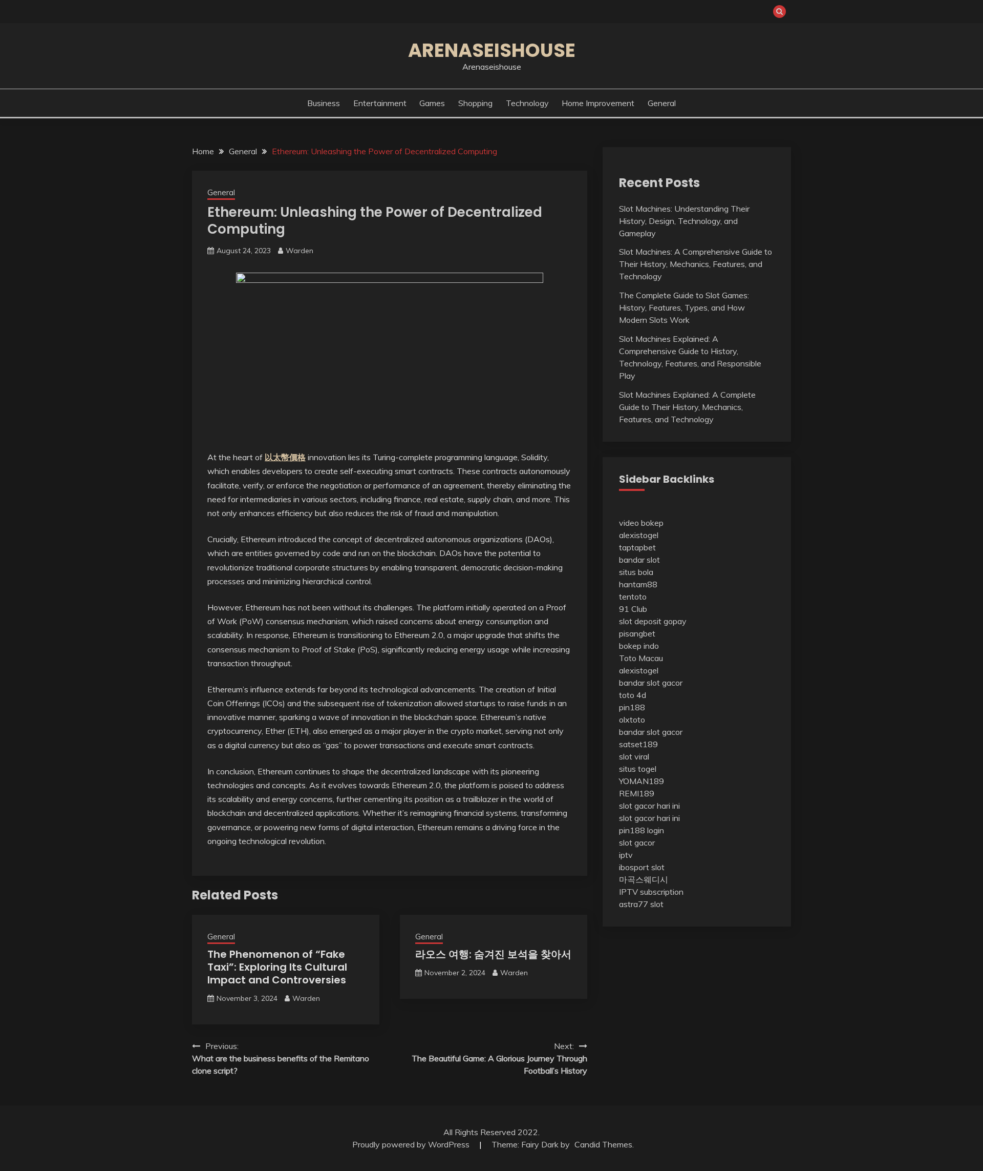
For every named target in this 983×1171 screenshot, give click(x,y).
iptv (626, 855)
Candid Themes (603, 1144)
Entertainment (380, 103)
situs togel (637, 769)
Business (323, 103)
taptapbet (637, 547)
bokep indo (639, 646)
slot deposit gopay (653, 621)
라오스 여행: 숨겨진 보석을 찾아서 (493, 954)
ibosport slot (642, 867)
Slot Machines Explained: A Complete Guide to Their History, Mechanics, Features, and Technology (687, 406)
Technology (527, 103)
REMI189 (636, 793)
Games (432, 103)
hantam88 (638, 584)
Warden (299, 250)
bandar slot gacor (650, 682)
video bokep (641, 523)
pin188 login (641, 830)
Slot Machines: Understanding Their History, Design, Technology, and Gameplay (684, 220)
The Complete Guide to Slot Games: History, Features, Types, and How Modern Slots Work (684, 307)
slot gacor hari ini (649, 805)
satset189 (638, 744)
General (662, 103)
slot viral (634, 756)
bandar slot (639, 559)
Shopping (475, 103)
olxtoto (632, 719)
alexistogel (638, 535)
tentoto (633, 596)
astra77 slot (641, 904)
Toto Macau (641, 658)
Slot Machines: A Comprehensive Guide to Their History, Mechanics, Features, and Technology (695, 263)
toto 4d (632, 695)
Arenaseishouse (491, 50)
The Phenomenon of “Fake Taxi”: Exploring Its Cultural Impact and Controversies (277, 967)
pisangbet (637, 633)
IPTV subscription (651, 892)
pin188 (632, 707)
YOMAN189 (641, 781)
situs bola (636, 572)
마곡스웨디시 (643, 879)
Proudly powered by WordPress (412, 1144)
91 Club (633, 609)
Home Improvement (598, 103)
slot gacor (637, 842)
